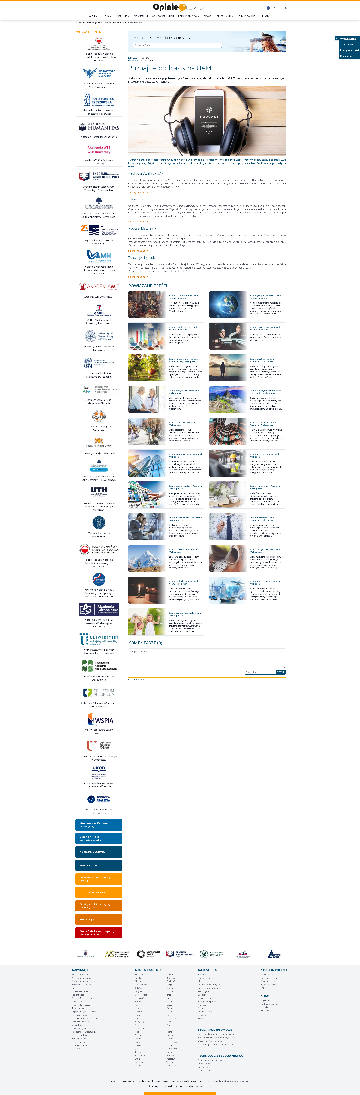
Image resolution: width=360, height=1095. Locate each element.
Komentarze (347, 56)
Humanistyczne (205, 998)
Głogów (138, 991)
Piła (168, 1028)
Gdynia (169, 988)
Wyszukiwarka (348, 38)
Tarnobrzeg (171, 1048)
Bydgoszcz (171, 978)
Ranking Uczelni (79, 994)
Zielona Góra (172, 1065)
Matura (92, 16)
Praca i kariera (225, 16)
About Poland (267, 974)
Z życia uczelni (112, 22)
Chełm (138, 981)
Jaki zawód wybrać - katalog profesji (95, 879)
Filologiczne (203, 1005)
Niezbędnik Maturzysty (92, 851)
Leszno (169, 1011)
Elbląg (169, 984)
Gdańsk (138, 988)
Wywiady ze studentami (82, 1025)
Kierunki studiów (187, 16)
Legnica (138, 1011)
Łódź (137, 1018)
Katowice (139, 1001)
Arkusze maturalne (80, 981)
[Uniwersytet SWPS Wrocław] (85, 954)
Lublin (137, 1015)
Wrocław (170, 1062)
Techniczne (203, 974)
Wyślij (281, 672)
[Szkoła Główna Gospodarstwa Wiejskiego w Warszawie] (148, 954)
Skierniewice (171, 1042)
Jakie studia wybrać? (81, 1005)
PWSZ (200, 1018)
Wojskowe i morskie (207, 1011)
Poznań (169, 1032)
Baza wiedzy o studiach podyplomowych (216, 1044)
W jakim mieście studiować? (84, 1011)
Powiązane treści (349, 50)
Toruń (169, 1052)
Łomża (169, 1015)
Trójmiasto (140, 1055)
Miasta (265, 16)
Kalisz (169, 998)
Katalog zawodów (80, 1038)
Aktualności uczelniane (82, 998)
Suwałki (138, 1045)
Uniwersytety (203, 1015)
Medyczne (202, 981)
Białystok (170, 974)
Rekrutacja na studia (81, 1021)
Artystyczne (203, 1008)
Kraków (138, 1008)
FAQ (263, 988)
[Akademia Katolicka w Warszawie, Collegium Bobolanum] (243, 954)
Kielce (169, 1001)
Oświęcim (139, 1028)
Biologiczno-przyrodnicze (209, 988)
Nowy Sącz (171, 1018)
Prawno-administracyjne (209, 984)
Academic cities (268, 981)
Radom (138, 1038)
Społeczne (202, 994)
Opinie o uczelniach (163, 16)
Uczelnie (122, 16)
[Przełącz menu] (337, 38)
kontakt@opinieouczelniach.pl (234, 1081)
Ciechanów (171, 981)
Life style (76, 1048)
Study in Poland (246, 16)
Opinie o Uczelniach (81, 991)
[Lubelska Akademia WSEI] (211, 954)
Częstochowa (141, 984)
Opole (169, 1025)
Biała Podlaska (141, 974)
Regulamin (265, 1000)
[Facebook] (268, 8)
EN (280, 8)
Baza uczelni (141, 16)
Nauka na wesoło (80, 1045)
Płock (137, 1032)
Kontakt (264, 1007)
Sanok (138, 1042)
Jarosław (170, 994)
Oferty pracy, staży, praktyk (210, 1060)
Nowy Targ (139, 1021)
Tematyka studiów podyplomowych (214, 1037)
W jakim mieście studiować (210, 1041)
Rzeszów (170, 1038)
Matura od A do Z (89, 865)
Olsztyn (138, 1025)
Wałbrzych (171, 1055)
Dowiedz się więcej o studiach (85, 1028)
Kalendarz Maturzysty (81, 984)
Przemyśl (139, 1035)
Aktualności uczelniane (92, 892)
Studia (107, 16)
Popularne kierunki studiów (84, 1032)
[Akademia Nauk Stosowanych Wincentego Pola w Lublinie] (117, 954)
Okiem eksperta (205, 1070)
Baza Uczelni (78, 988)
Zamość (138, 1065)
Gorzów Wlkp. (141, 994)
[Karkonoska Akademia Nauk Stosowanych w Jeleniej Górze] (180, 954)
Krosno (169, 1008)
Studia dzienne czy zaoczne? (85, 1018)
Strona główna (94, 22)
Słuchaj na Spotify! (138, 192)
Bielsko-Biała (141, 978)
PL (274, 8)
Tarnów (138, 1052)
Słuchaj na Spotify (138, 276)
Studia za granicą (89, 919)
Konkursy (265, 1010)
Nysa (168, 1021)
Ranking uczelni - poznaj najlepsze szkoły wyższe (98, 906)
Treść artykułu (348, 44)
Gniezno (170, 991)
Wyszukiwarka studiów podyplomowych (216, 1034)
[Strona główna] (180, 8)
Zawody (208, 16)
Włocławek (139, 1062)
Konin (137, 1005)
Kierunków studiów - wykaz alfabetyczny (95, 825)
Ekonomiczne (204, 978)
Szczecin (170, 1045)
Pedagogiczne (204, 991)
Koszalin (170, 1005)
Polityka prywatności (270, 1004)
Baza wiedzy (203, 1067)
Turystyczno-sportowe (208, 1001)
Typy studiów (78, 1008)
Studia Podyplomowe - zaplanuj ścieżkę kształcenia (97, 933)
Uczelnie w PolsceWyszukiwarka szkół (90, 838)
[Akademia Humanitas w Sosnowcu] (274, 954)
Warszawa (171, 1058)
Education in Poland (270, 978)
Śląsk (137, 1048)
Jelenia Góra (140, 998)
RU (285, 8)
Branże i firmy (204, 1063)
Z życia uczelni (78, 1001)
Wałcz (137, 1058)
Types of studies (268, 984)
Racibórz (170, 1035)
